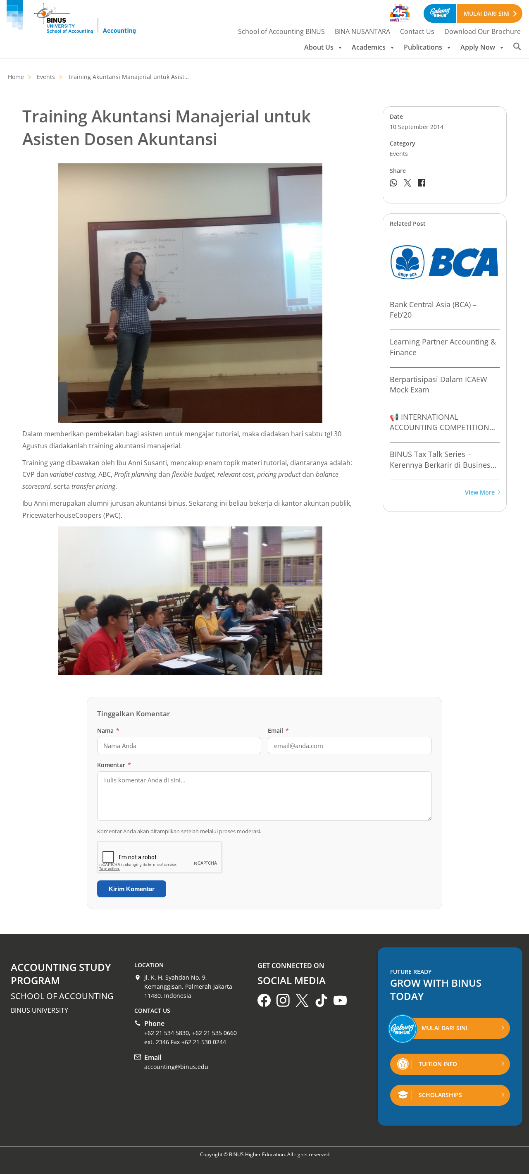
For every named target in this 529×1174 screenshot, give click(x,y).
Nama (108, 730)
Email (278, 730)
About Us (319, 47)
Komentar (114, 765)
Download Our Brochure (482, 31)
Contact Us (417, 31)
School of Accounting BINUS (281, 31)
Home (16, 77)
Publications (423, 47)
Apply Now (477, 47)
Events (46, 77)
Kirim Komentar (132, 888)
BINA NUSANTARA (362, 31)
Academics (369, 47)
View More (480, 492)
